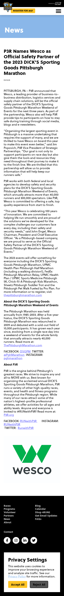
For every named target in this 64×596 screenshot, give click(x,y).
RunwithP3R (26, 428)
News (7, 519)
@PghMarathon (14, 355)
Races (7, 505)
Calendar (40, 509)
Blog (38, 505)
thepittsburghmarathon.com (23, 295)
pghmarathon (13, 358)
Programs (9, 509)
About (7, 522)
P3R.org (9, 415)
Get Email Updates (46, 515)
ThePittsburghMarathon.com (23, 345)
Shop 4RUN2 (42, 512)
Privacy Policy (17, 576)
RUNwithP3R (28, 421)
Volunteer (9, 512)
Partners (9, 515)
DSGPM (25, 351)
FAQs (38, 519)
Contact (8, 531)
